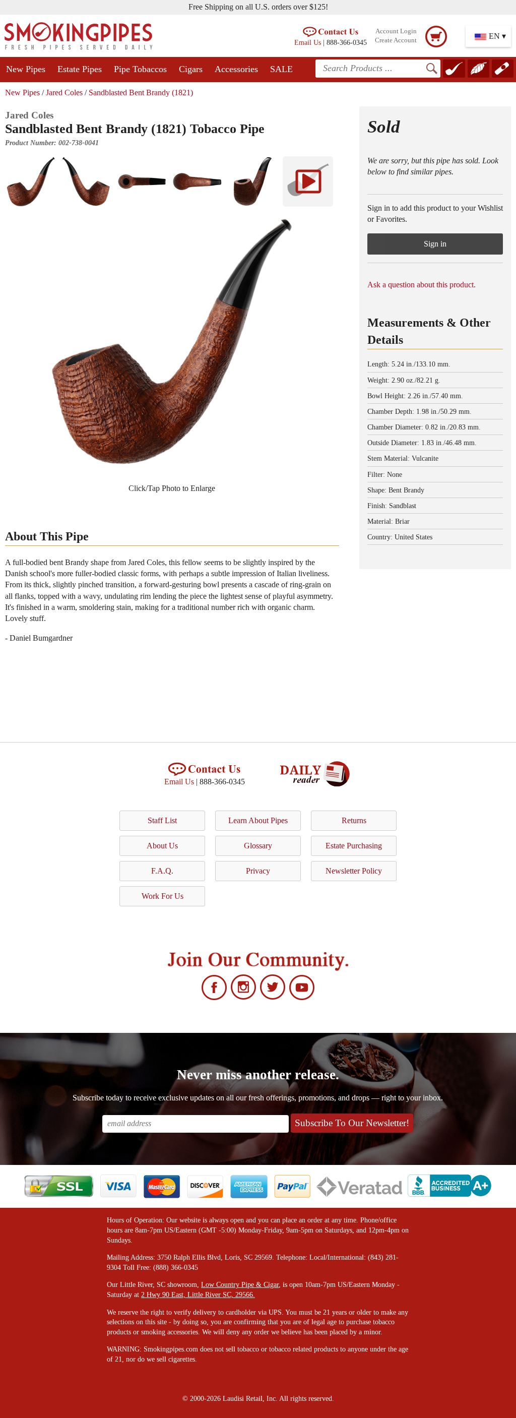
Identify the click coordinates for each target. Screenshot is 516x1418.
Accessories (236, 69)
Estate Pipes (79, 69)
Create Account (396, 40)
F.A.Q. (162, 871)
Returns (354, 820)
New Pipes (25, 69)
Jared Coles (64, 92)
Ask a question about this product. (421, 284)
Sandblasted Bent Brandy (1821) (141, 92)
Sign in (435, 243)
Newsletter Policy (354, 871)
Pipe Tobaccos (140, 69)
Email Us (307, 42)
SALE (281, 69)
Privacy (258, 871)
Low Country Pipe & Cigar (240, 1284)
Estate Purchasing (354, 845)
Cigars (191, 69)
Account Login (396, 31)
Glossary (258, 845)
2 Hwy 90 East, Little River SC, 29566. (198, 1295)
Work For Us (162, 896)
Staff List (162, 820)
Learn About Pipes (258, 820)
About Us (162, 845)
